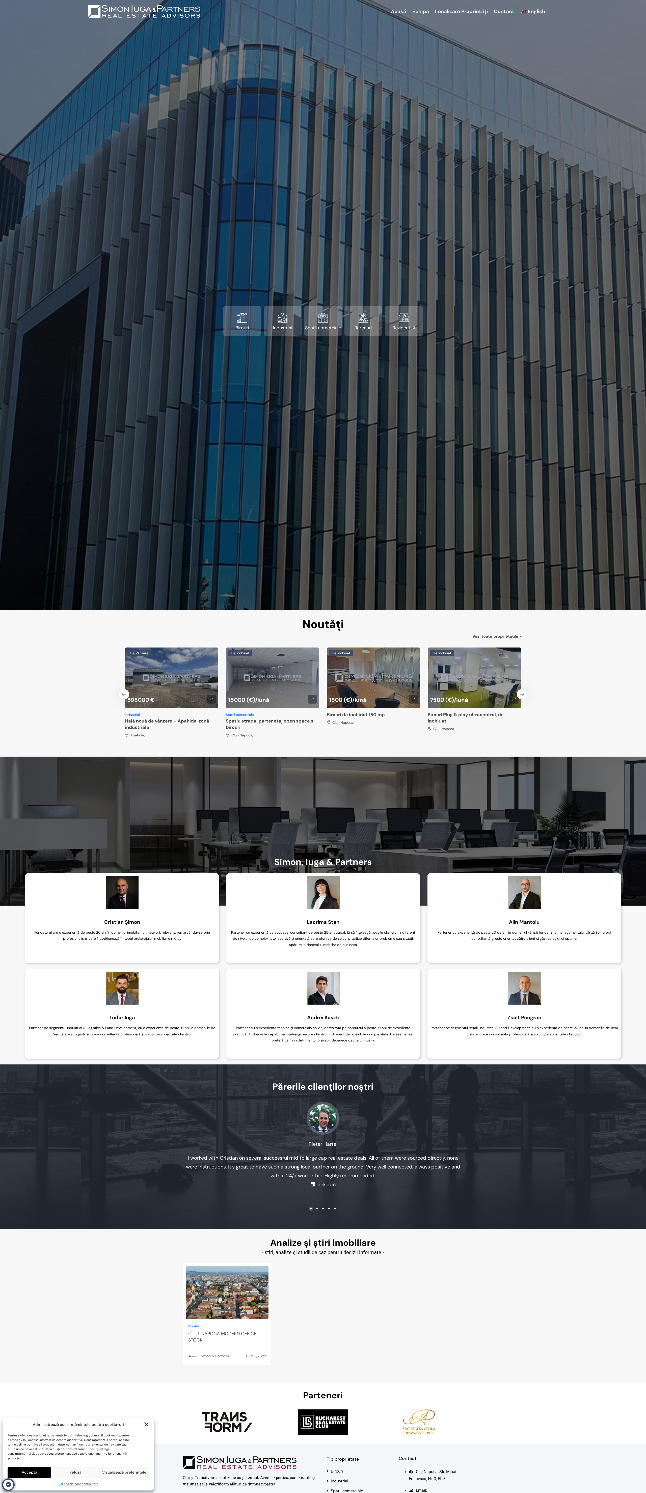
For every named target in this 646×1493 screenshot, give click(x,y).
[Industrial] (283, 318)
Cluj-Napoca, (141, 722)
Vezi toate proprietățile (495, 636)
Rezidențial (404, 328)
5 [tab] (335, 1208)
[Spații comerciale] (323, 318)
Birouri (242, 328)
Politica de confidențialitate (78, 1484)
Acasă (398, 11)
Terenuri (363, 328)
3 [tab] (323, 1208)
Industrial (282, 328)
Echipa (420, 11)
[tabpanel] (122, 918)
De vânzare (442, 653)
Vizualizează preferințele (124, 1472)
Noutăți (194, 1326)
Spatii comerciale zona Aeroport (262, 721)
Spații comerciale (323, 328)
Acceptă (29, 1472)
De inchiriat (139, 653)
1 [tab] (311, 1208)
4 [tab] (329, 1208)
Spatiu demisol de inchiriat (155, 715)
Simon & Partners (215, 1356)
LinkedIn (326, 1184)
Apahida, (440, 735)
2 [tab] (317, 1208)
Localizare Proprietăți (461, 11)
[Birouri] (242, 318)
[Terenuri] (363, 318)
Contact (504, 11)
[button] (146, 1424)
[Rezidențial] (404, 318)
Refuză (75, 1472)
